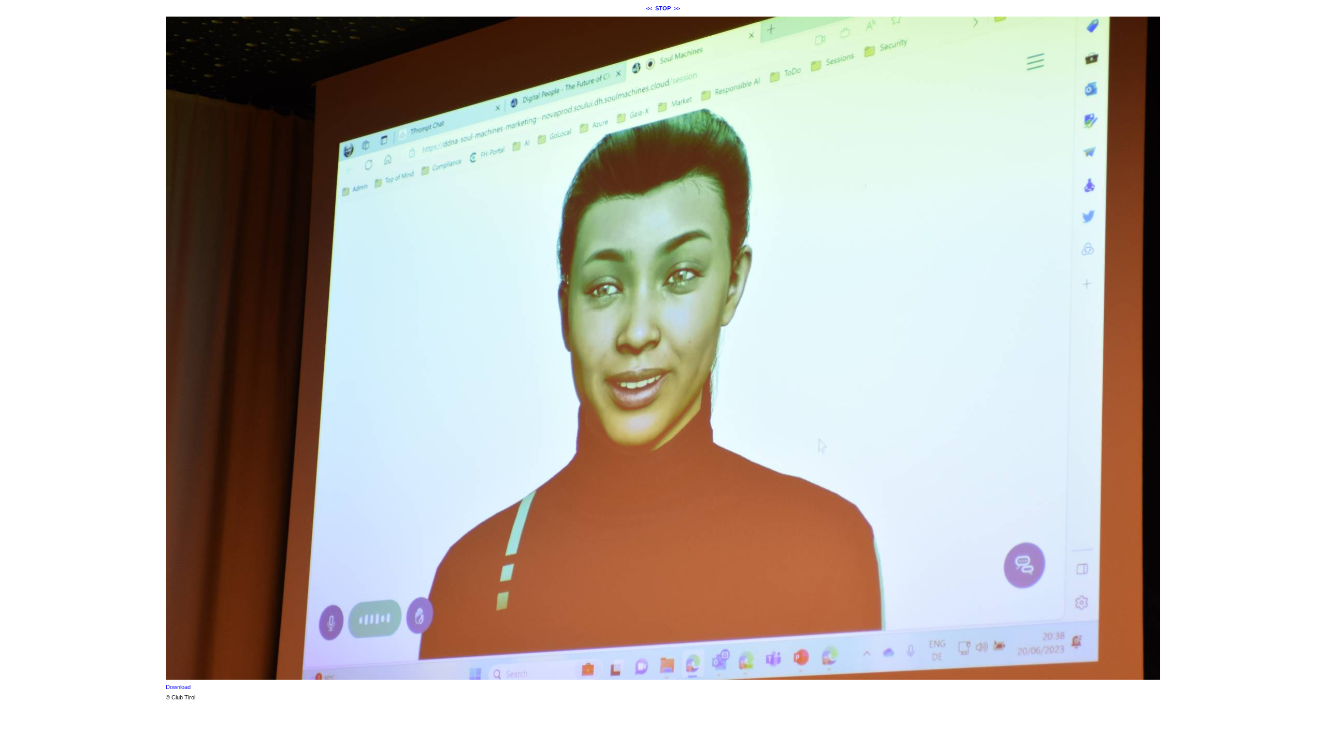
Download (178, 687)
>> (677, 8)
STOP (663, 8)
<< (649, 8)
